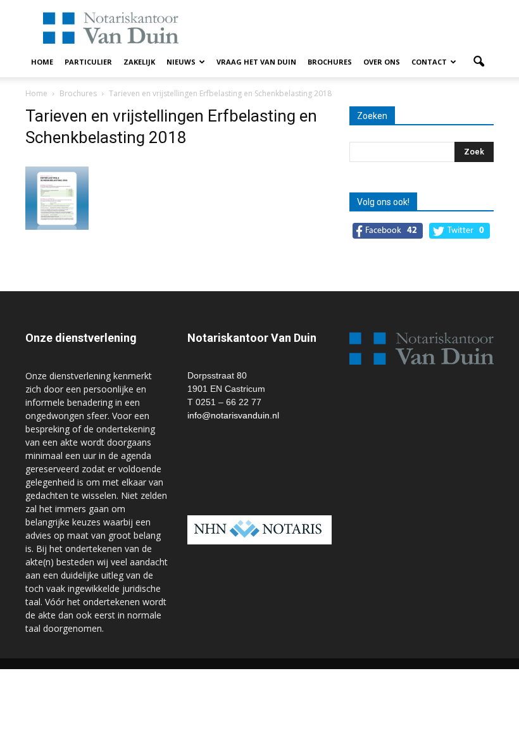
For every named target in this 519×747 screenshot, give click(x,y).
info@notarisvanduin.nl (233, 415)
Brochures (330, 61)
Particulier (88, 61)
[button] (478, 62)
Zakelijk (139, 61)
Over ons (381, 61)
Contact (429, 61)
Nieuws (181, 61)
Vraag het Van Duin (256, 61)
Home (42, 61)
